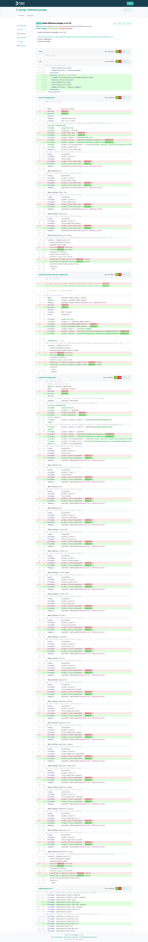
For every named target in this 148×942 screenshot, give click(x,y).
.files (40, 51)
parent (129, 23)
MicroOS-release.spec (47, 98)
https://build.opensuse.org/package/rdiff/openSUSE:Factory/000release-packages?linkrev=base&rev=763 (75, 37)
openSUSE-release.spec (47, 377)
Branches (22, 38)
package (22, 9)
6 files (37, 26)
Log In (130, 3)
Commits (22, 34)
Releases (22, 46)
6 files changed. (41, 28)
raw (115, 23)
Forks (21, 42)
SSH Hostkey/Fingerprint (88, 937)
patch (119, 23)
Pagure (76, 935)
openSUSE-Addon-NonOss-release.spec (53, 275)
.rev (40, 61)
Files (21, 30)
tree (124, 23)
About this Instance (71, 937)
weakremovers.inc (45, 888)
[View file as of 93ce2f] (124, 51)
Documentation (56, 937)
